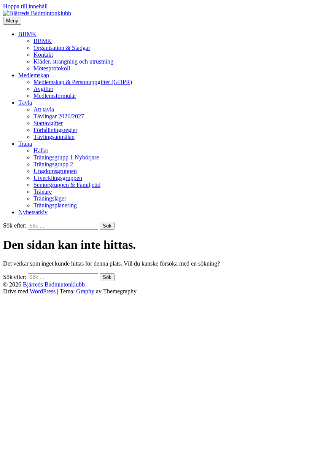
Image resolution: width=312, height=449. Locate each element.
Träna (25, 143)
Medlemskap (33, 75)
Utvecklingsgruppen (57, 178)
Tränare (42, 191)
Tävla (25, 102)
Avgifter (43, 89)
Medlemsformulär (54, 95)
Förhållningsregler (55, 130)
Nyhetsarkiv (33, 212)
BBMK (27, 34)
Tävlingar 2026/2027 (58, 116)
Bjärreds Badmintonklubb (54, 284)
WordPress (43, 291)
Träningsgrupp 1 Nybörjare (66, 157)
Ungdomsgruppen (55, 171)
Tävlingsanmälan (54, 137)
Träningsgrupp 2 (53, 164)
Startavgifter (48, 123)
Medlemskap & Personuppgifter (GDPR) (82, 82)
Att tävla (43, 109)
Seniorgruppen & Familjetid (66, 185)
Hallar (40, 150)
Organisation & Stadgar (61, 48)
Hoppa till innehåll (25, 6)
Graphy (85, 291)
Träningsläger (49, 198)
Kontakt (43, 54)
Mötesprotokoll (51, 68)
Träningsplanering (55, 205)
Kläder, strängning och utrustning (73, 61)
